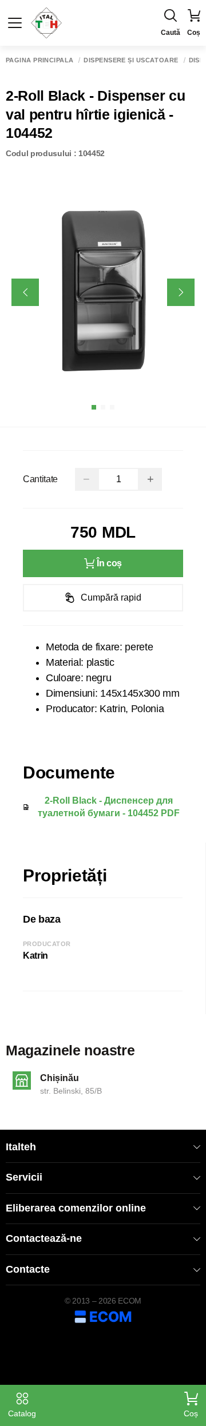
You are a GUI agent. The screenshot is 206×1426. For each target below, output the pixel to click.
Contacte (28, 1269)
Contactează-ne (44, 1238)
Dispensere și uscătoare (131, 60)
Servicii (24, 1177)
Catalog (22, 1413)
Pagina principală (39, 60)
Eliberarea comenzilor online (76, 1208)
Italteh (21, 1147)
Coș (191, 1413)
